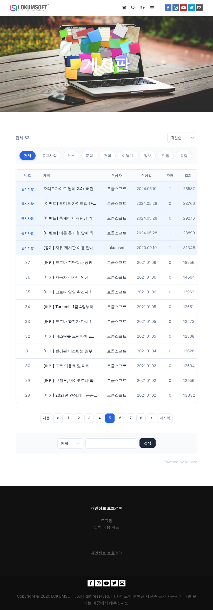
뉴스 (71, 155)
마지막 (164, 418)
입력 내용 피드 (106, 527)
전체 (27, 155)
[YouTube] (183, 7)
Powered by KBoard (180, 462)
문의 (89, 155)
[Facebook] (168, 7)
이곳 (96, 602)
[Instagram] (175, 7)
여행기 (127, 155)
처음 (46, 418)
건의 (107, 155)
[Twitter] (191, 7)
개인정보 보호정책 (106, 552)
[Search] (133, 7)
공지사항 (49, 155)
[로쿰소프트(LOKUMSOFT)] (29, 8)
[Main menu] (152, 7)
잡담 (184, 155)
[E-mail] (199, 7)
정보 (147, 155)
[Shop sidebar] (124, 7)
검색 (147, 443)
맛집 (165, 155)
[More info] (142, 7)
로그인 (106, 520)
